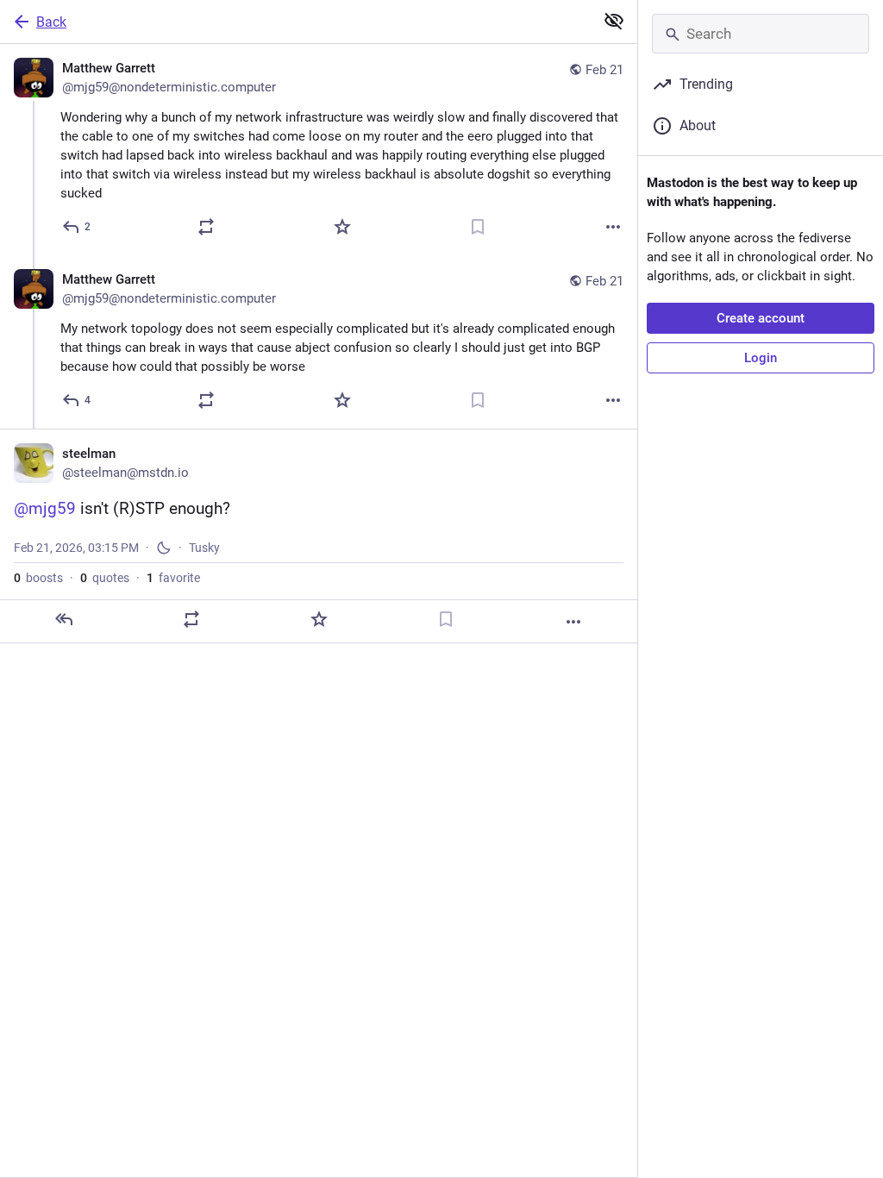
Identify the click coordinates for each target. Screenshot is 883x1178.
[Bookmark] (477, 226)
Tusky (204, 548)
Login (760, 358)
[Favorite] (342, 226)
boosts (38, 578)
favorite (173, 578)
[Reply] (63, 619)
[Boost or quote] (206, 226)
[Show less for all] (614, 20)
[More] (613, 226)
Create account (761, 318)
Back (51, 22)
